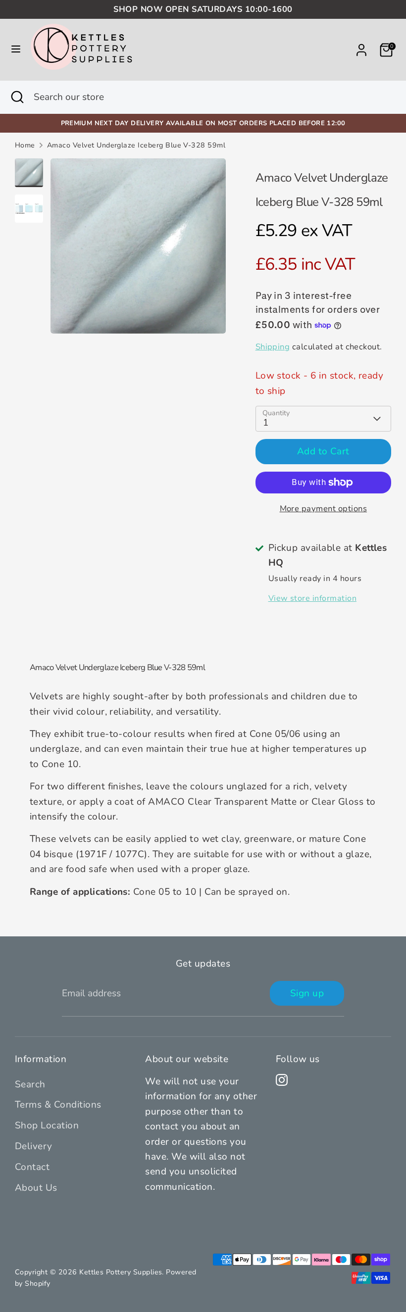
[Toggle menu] (16, 49)
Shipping (272, 346)
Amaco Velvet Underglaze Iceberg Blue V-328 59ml (136, 145)
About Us (36, 1187)
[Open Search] (16, 97)
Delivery (33, 1146)
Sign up (307, 993)
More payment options (323, 508)
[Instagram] (282, 1080)
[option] (138, 249)
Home (25, 145)
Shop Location (47, 1125)
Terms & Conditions (58, 1104)
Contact (32, 1167)
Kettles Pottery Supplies (120, 1272)
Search (30, 1084)
